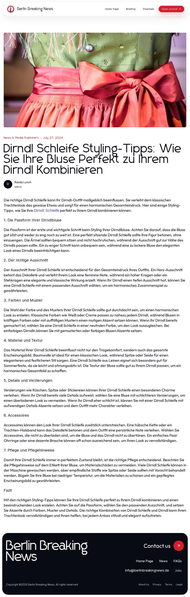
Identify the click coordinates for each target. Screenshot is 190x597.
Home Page (144, 561)
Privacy (157, 584)
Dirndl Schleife (46, 210)
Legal (179, 584)
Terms (168, 584)
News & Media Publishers (21, 137)
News (163, 561)
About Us (143, 584)
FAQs (177, 561)
